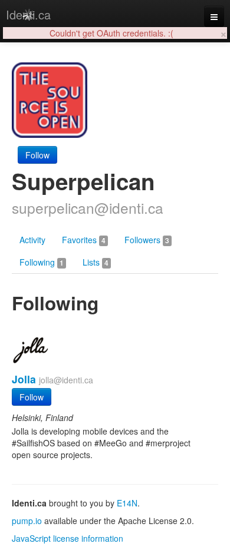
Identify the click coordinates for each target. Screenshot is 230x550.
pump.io (27, 520)
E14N (127, 503)
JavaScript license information (67, 538)
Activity (32, 240)
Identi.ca (28, 14)
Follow (37, 155)
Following (41, 262)
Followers (146, 240)
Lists (96, 262)
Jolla (24, 379)
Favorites (84, 240)
